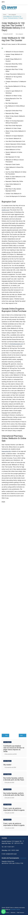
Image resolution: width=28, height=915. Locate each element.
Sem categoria (19, 34)
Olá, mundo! (7, 765)
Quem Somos (5, 912)
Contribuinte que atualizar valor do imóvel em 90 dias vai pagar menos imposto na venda (13, 748)
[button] (3, 911)
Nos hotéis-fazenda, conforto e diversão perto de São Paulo (13, 779)
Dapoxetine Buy (6, 451)
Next (21, 735)
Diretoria (13, 912)
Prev (6, 735)
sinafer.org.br (5, 210)
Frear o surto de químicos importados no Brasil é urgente (13, 809)
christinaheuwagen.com (16, 344)
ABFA (3, 2)
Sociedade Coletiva (15, 909)
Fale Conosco (20, 912)
